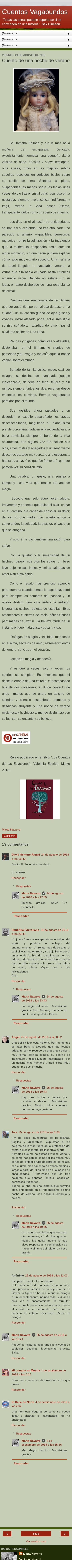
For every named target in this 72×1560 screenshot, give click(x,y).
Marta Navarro (31, 893)
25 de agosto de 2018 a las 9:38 (39, 1132)
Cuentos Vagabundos (35, 11)
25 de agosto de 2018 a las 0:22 (41, 1037)
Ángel (16, 1037)
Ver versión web (36, 1541)
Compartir (9, 836)
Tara (14, 1132)
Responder (19, 877)
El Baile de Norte (23, 1402)
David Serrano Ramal (26, 854)
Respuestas (23, 886)
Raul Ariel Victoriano (25, 929)
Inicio (36, 1533)
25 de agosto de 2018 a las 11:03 (46, 1275)
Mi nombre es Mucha (26, 1370)
